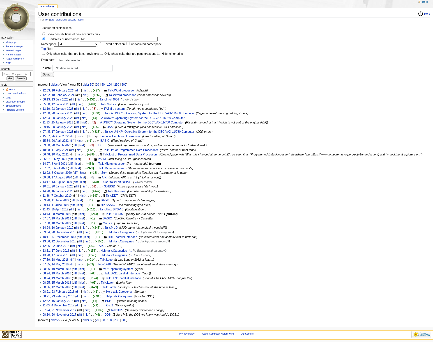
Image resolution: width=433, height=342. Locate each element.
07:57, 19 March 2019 (57, 218)
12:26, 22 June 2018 (56, 246)
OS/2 (110, 127)
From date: (48, 60)
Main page (11, 42)
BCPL (102, 145)
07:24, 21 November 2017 (59, 310)
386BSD (109, 186)
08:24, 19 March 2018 (57, 273)
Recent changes (15, 46)
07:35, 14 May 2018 (56, 264)
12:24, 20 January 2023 (58, 118)
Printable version (15, 109)
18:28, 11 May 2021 (55, 150)
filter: (47, 48)
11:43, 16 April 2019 (55, 209)
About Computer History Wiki (218, 333)
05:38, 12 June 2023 (56, 104)
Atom (12, 89)
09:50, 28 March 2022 (57, 145)
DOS (107, 314)
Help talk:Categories (121, 232)
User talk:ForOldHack (117, 182)
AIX (104, 177)
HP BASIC (108, 205)
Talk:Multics (108, 104)
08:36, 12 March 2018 (57, 287)
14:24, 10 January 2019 (58, 227)
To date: (46, 68)
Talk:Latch (107, 282)
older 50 (88, 84)
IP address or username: (63, 39)
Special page (47, 6)
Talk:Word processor (121, 90)
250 (116, 84)
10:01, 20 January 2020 (58, 186)
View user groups (15, 101)
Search (5, 69)
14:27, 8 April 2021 (55, 163)
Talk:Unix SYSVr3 (111, 209)
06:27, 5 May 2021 (55, 159)
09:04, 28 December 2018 (59, 232)
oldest (55, 84)
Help (427, 13)
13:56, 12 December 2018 (59, 241)
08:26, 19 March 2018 (57, 269)
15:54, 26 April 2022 (56, 140)
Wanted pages (13, 50)
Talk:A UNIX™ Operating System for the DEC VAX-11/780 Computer (149, 113)
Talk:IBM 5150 (114, 214)
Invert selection (115, 44)
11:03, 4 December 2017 (58, 305)
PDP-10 (110, 301)
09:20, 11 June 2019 (56, 200)
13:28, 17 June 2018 (56, 255)
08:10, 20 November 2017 (59, 314)
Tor (46, 19)
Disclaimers (247, 333)
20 (97, 84)
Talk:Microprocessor (111, 163)
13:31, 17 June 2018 (56, 250)
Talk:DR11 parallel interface (122, 273)
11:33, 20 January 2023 (58, 122)
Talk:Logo (106, 259)
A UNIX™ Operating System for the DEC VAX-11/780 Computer (142, 118)
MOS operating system (118, 269)
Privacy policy (187, 333)
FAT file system (114, 108)
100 (109, 84)
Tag (43, 48)
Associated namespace (146, 44)
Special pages (13, 105)
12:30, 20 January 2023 (58, 113)
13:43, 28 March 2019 (57, 214)
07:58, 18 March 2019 (57, 223)
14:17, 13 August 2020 (57, 182)
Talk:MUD (111, 227)
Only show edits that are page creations (130, 53)
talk (52, 19)
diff (78, 90)
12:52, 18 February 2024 (58, 95)
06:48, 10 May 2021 (56, 154)
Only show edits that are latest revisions (72, 53)
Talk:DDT (112, 195)
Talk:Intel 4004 (109, 99)
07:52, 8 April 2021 (55, 168)
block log (61, 19)
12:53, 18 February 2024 (58, 90)
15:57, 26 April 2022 (56, 136)
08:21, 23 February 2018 (58, 291)
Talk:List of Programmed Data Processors (130, 150)
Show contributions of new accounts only (73, 34)
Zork (104, 172)
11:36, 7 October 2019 (57, 195)
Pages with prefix (15, 58)
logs (80, 19)
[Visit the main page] (17, 17)
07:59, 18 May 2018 (56, 259)
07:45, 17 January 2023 (58, 131)
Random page (13, 54)
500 (124, 84)
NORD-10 (104, 264)
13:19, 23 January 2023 (58, 108)
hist (85, 90)
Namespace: (49, 44)
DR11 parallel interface (122, 237)
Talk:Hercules (116, 191)
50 (103, 84)
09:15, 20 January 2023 (58, 127)
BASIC (104, 140)
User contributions (16, 93)
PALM (102, 159)
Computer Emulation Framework (119, 136)
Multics (107, 223)
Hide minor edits (172, 53)
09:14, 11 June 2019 (56, 205)
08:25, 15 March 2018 (57, 282)
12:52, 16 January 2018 (58, 301)
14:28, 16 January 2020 (58, 191)
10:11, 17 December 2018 (59, 237)
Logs (8, 97)
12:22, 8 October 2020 (57, 172)
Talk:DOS (117, 310)
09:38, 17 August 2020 (57, 177)
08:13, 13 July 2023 (55, 99)
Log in (425, 1)
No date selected (70, 60)
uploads (72, 19)
